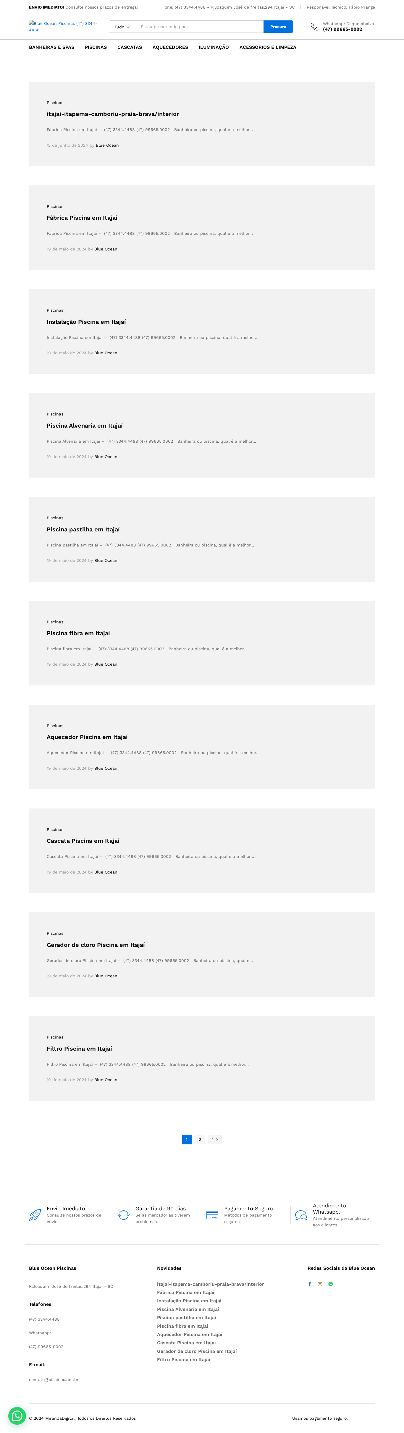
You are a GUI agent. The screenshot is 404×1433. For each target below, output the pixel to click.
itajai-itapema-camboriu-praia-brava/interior (113, 113)
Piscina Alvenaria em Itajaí (85, 425)
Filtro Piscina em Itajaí (79, 1048)
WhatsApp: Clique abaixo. (349, 23)
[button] (17, 1416)
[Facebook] (310, 1284)
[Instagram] (320, 1284)
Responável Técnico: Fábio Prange (341, 7)
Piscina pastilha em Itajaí (83, 529)
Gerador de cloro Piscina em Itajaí (96, 944)
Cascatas (129, 47)
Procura (278, 26)
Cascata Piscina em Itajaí (83, 840)
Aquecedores (170, 47)
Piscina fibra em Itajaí (78, 633)
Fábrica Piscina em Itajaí (82, 217)
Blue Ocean (107, 145)
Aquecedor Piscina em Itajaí (87, 736)
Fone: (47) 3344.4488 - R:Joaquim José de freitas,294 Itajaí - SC (228, 7)
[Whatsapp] (330, 1284)
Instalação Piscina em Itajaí (86, 321)
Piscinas (96, 47)
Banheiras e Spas (51, 47)
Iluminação (214, 47)
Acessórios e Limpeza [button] (268, 47)
